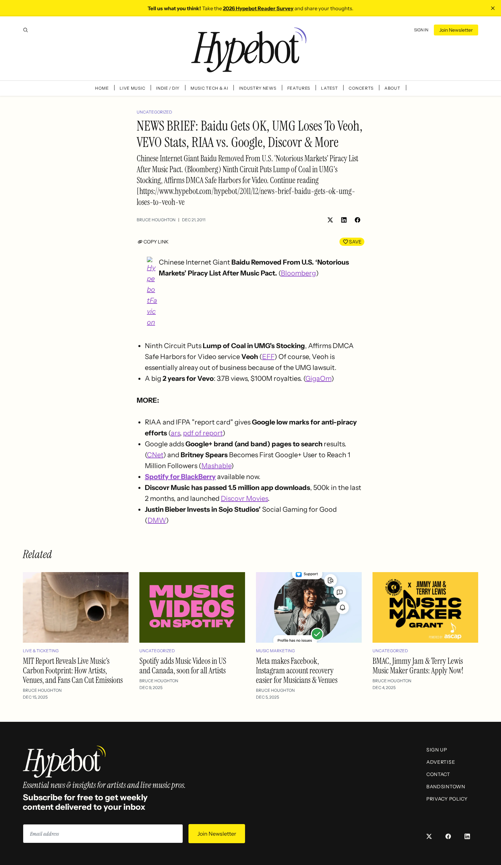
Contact (438, 774)
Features (298, 88)
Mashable (216, 466)
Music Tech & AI (209, 88)
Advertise (440, 762)
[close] (492, 8)
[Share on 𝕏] (330, 220)
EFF (268, 357)
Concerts (361, 88)
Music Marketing (275, 650)
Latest (329, 88)
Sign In (421, 29)
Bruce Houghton (156, 219)
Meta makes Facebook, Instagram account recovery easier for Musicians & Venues (296, 670)
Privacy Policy (447, 799)
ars (175, 433)
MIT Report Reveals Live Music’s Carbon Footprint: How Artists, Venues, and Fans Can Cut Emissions (73, 670)
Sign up (436, 750)
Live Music (132, 88)
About (392, 88)
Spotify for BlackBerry (180, 477)
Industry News (257, 88)
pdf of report (203, 433)
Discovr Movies (244, 498)
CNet (155, 455)
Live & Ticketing (41, 650)
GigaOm (318, 378)
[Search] (25, 30)
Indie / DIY (168, 88)
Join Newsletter (456, 30)
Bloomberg (298, 273)
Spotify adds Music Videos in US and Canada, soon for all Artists (182, 666)
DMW (157, 520)
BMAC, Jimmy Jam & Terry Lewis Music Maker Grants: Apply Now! (418, 666)
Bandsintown (445, 787)
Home (102, 88)
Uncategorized (154, 112)
